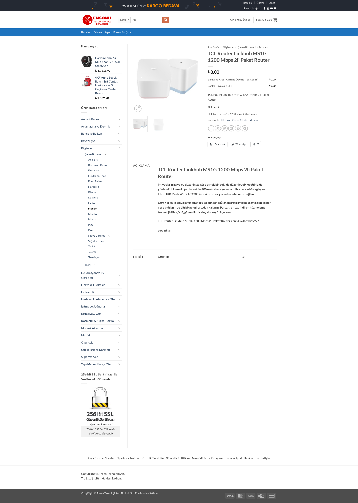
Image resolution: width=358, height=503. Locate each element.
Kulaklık (93, 197)
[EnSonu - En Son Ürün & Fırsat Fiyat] (96, 19)
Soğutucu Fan (96, 241)
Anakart (93, 159)
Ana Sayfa (213, 47)
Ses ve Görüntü (97, 235)
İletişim (266, 458)
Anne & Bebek (90, 119)
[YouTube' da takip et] (275, 8)
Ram (90, 230)
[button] (240, 19)
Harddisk (93, 186)
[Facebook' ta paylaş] (211, 128)
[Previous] (139, 78)
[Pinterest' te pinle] (238, 128)
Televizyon (94, 257)
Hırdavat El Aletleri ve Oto (98, 299)
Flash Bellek (95, 181)
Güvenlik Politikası (178, 458)
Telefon (92, 251)
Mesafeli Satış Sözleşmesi (208, 458)
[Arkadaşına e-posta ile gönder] (231, 128)
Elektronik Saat (97, 175)
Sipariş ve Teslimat (129, 458)
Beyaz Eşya (88, 140)
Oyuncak (87, 342)
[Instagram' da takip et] (268, 8)
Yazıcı (88, 264)
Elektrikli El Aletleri (93, 284)
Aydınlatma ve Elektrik (95, 126)
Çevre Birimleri (94, 154)
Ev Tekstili (87, 292)
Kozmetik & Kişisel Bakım (97, 320)
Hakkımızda (251, 458)
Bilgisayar (87, 148)
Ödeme (260, 2)
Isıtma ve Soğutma (93, 306)
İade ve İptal (234, 458)
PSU (90, 224)
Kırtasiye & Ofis (91, 313)
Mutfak (86, 335)
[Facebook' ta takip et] (264, 8)
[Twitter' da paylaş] (225, 128)
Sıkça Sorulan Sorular (101, 458)
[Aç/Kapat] (119, 119)
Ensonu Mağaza (252, 8)
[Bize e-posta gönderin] (271, 8)
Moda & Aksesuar (92, 328)
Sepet (272, 2)
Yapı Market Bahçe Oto (96, 364)
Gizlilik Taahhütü (153, 458)
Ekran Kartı (94, 170)
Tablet (91, 246)
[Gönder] (165, 20)
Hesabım (247, 2)
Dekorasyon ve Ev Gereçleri (92, 275)
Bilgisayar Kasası (98, 165)
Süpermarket (89, 356)
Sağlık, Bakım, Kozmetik (96, 349)
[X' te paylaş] (218, 128)
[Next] (196, 78)
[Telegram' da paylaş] (245, 128)
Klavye (92, 192)
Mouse (92, 219)
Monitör (93, 213)
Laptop (92, 203)
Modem (92, 208)
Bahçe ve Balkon (91, 133)
